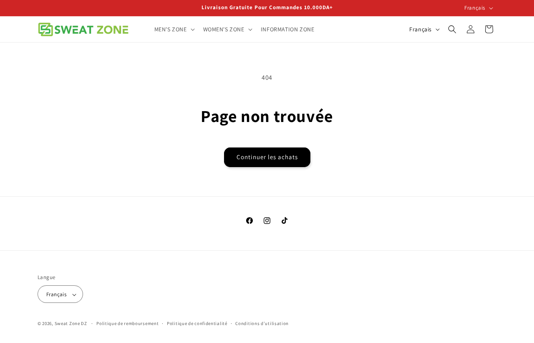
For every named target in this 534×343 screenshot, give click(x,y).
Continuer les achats (267, 157)
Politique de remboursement (127, 323)
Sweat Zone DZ (71, 324)
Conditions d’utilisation (262, 323)
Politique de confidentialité (197, 323)
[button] (173, 29)
